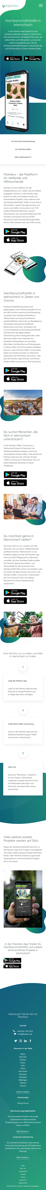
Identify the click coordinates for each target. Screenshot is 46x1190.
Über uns (23, 1168)
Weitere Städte (22, 1092)
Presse (23, 1177)
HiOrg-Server (23, 1103)
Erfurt (23, 1063)
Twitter (15, 1040)
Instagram (20, 1040)
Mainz (23, 1068)
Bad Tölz (23, 1057)
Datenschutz (23, 1183)
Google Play (15, 231)
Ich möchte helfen (23, 149)
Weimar (23, 1083)
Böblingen (23, 1080)
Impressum (23, 1180)
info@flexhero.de (25, 1034)
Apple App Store (13, 58)
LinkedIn (25, 1040)
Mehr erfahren (22, 1131)
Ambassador (23, 1171)
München (23, 1074)
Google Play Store (33, 58)
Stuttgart (23, 1077)
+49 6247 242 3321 (25, 1031)
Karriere (23, 1174)
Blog (22, 1166)
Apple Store (15, 239)
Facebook (30, 1040)
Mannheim (23, 1071)
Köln (23, 1065)
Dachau (23, 1060)
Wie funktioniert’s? (23, 157)
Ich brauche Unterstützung (23, 141)
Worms (23, 1086)
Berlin (23, 1054)
